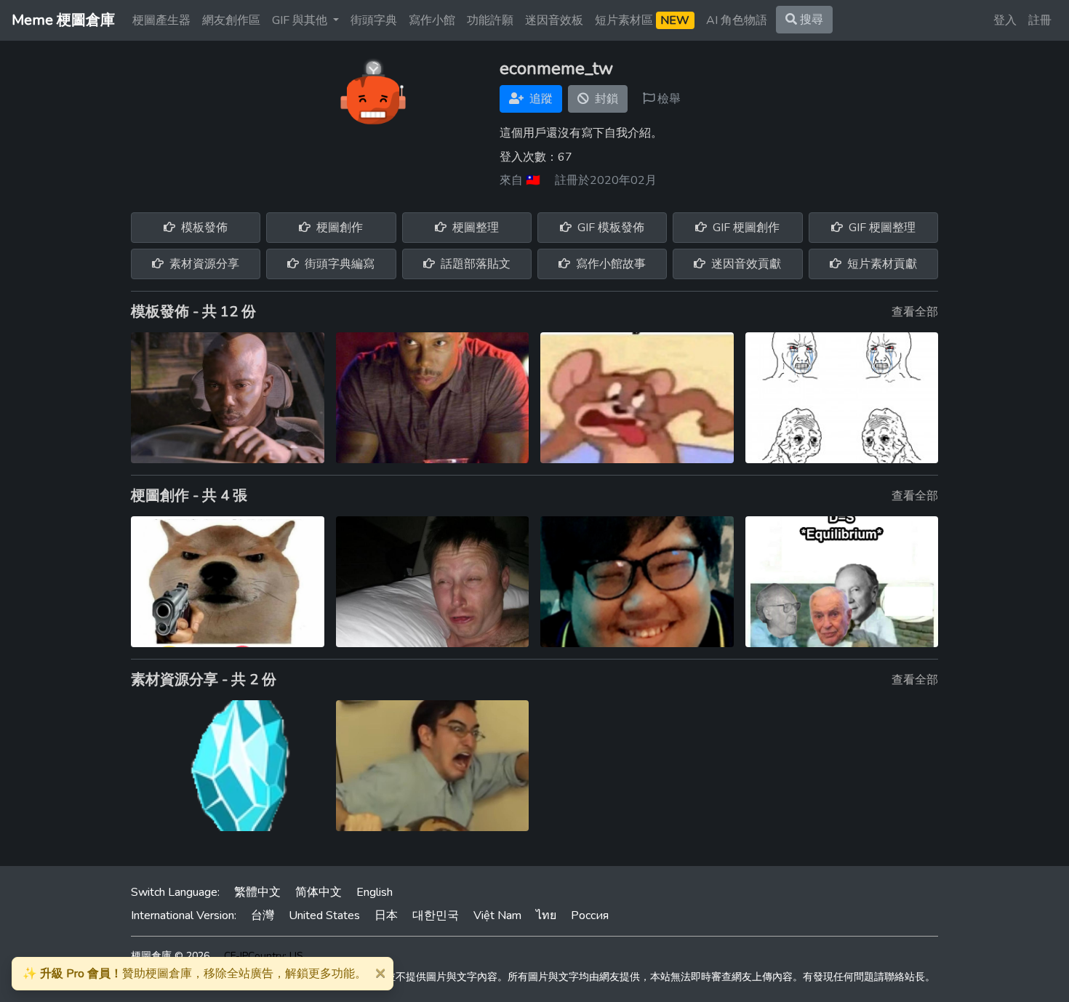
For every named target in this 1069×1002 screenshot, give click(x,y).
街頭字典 (374, 20)
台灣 (262, 915)
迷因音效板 (554, 20)
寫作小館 (432, 20)
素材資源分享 (203, 264)
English (374, 892)
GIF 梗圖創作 (745, 228)
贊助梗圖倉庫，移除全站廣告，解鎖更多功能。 (195, 974)
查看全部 (915, 312)
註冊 (1040, 20)
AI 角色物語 (736, 20)
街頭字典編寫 (338, 264)
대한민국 (435, 915)
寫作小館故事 (609, 264)
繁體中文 (257, 892)
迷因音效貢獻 (744, 264)
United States (324, 915)
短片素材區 (642, 20)
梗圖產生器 (161, 20)
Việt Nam (497, 915)
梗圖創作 (338, 228)
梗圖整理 (474, 228)
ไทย (546, 915)
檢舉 (667, 99)
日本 (386, 915)
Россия (590, 915)
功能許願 (490, 20)
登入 (1005, 20)
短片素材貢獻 (880, 264)
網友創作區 (231, 20)
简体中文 (318, 892)
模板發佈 (203, 228)
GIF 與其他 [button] (301, 20)
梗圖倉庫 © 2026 (170, 956)
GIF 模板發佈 (609, 228)
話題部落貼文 (474, 264)
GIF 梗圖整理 (881, 228)
